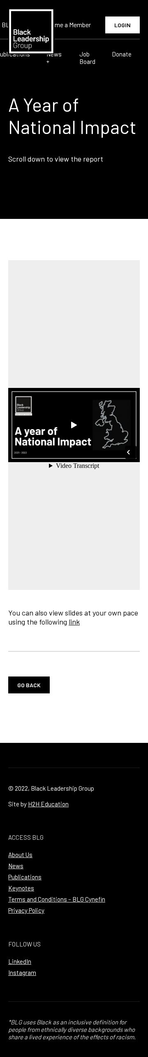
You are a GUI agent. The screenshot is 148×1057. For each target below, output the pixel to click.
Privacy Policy (26, 910)
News (15, 865)
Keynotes (21, 888)
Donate (122, 54)
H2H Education (48, 804)
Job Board (87, 57)
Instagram (22, 972)
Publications (25, 877)
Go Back (29, 684)
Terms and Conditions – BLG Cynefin (56, 899)
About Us (20, 854)
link (74, 621)
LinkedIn (19, 961)
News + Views (54, 61)
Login (122, 24)
